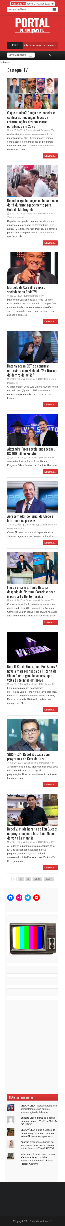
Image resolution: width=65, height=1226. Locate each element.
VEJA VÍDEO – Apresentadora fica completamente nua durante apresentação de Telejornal (39, 1109)
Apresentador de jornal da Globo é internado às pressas (30, 518)
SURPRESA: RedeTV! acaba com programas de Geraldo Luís (28, 756)
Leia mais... (50, 156)
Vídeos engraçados (16, 217)
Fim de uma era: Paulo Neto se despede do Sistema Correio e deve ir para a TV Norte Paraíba (31, 591)
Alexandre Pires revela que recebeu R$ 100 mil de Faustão (31, 451)
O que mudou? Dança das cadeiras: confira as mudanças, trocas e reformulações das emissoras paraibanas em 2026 (31, 119)
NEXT (37, 879)
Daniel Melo (32, 130)
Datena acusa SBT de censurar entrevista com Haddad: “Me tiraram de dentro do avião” (32, 370)
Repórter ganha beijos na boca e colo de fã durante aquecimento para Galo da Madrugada (32, 205)
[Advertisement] (32, 1046)
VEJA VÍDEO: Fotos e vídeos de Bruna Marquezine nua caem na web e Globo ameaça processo (38, 1133)
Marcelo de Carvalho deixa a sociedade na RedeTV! (26, 289)
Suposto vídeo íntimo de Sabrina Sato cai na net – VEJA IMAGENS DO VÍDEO (39, 1121)
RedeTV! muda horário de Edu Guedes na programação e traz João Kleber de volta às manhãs (32, 833)
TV (25, 70)
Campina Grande (48, 524)
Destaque (14, 70)
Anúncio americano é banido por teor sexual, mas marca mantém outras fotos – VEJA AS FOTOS (38, 1145)
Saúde (21, 528)
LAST (49, 879)
